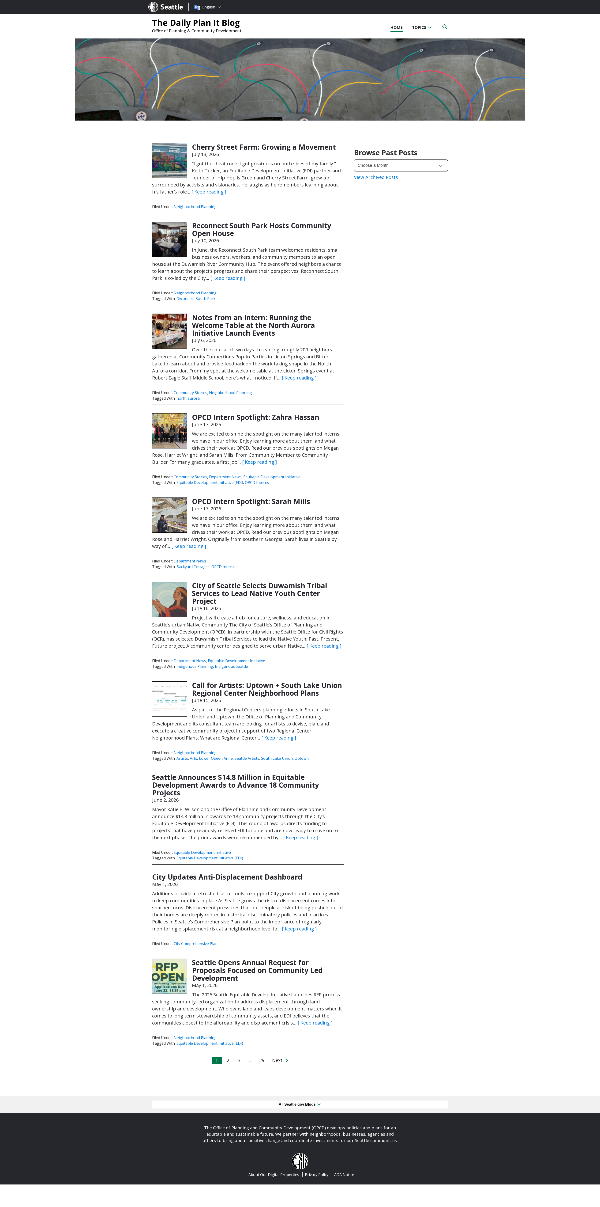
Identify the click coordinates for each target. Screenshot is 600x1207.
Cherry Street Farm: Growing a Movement (264, 147)
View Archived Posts (376, 177)
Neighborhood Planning (195, 206)
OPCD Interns (257, 482)
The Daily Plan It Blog (196, 22)
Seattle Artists (247, 758)
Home (396, 27)
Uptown (302, 758)
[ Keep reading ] (208, 192)
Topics (419, 27)
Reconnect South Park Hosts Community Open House (261, 229)
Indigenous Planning (194, 666)
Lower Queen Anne (216, 758)
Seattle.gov (158, 2)
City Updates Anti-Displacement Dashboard (229, 877)
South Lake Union (277, 758)
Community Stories (190, 392)
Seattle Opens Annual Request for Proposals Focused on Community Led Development (257, 970)
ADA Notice (344, 1174)
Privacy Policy (316, 1174)
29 (261, 1060)
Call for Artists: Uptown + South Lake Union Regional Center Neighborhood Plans (267, 689)
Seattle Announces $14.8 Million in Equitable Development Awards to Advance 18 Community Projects (235, 784)
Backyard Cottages (193, 566)
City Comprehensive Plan (196, 943)
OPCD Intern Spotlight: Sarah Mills (251, 501)
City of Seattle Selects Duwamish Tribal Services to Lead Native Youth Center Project (259, 593)
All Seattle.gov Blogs (298, 1104)
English (208, 7)
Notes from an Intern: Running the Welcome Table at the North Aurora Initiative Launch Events (253, 325)
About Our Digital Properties (273, 1174)
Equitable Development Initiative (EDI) (209, 482)
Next (278, 1060)
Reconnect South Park (195, 298)
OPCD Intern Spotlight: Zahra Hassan (255, 417)
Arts (193, 758)
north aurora (188, 398)
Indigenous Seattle (231, 666)
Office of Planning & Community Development (197, 31)
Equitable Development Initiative (271, 476)
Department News (225, 476)
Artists (182, 758)
